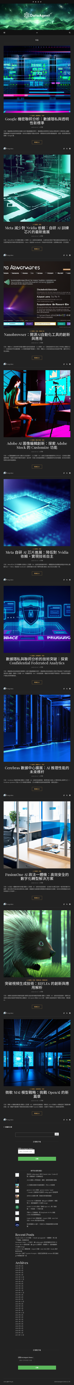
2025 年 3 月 (19, 1286)
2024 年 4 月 (19, 1297)
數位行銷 (38, 440)
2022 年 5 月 (19, 1317)
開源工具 (41, 331)
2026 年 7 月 (19, 1268)
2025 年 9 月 (19, 1281)
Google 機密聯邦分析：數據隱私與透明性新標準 (37, 120)
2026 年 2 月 (19, 1275)
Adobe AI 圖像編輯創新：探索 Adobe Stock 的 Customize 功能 (37, 445)
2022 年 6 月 (19, 1315)
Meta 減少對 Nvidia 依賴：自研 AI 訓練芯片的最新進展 (37, 229)
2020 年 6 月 (19, 1328)
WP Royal (10, 1381)
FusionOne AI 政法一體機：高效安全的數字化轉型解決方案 (37, 876)
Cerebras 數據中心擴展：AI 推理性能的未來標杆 (37, 769)
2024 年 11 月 (19, 1292)
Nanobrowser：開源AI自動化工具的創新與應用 (37, 336)
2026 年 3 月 (19, 1272)
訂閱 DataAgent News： (26, 1148)
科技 (43, 115)
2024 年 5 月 (19, 1295)
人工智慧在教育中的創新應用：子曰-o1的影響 (41, 1185)
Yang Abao (10, 148)
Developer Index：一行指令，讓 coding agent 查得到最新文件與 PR (36, 1242)
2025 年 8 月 (19, 1284)
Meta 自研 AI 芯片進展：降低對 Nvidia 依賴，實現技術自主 (37, 554)
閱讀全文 (37, 142)
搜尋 (57, 1134)
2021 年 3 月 (19, 1319)
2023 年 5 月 (19, 1306)
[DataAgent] (37, 15)
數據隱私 (38, 115)
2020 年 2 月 (19, 1333)
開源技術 (44, 980)
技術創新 (38, 655)
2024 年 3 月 (19, 1299)
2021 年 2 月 (19, 1321)
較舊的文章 (8, 1127)
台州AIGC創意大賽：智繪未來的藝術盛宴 (39, 1196)
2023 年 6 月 (19, 1304)
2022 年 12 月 (19, 1313)
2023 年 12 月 (19, 1301)
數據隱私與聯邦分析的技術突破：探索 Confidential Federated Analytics (37, 660)
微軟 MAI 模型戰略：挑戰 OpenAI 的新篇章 (37, 1094)
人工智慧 (32, 115)
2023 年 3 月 (19, 1308)
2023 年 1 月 (19, 1310)
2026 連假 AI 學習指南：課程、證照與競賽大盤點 (42, 1180)
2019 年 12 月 (19, 1335)
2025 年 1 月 (19, 1290)
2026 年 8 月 (19, 1266)
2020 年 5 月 (19, 1330)
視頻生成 (38, 980)
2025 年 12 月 (19, 1277)
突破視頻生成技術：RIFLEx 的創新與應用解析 (37, 985)
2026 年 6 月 (19, 1270)
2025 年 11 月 (19, 1279)
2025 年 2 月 (19, 1288)
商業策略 (38, 1089)
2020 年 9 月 (19, 1324)
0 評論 (41, 127)
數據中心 (38, 764)
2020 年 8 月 (19, 1326)
